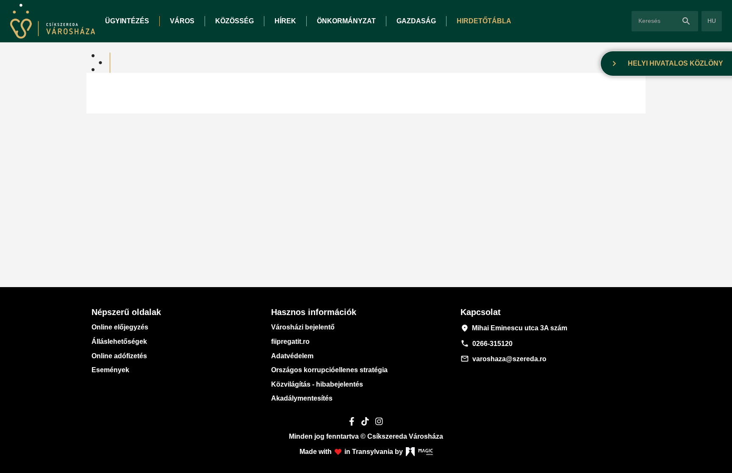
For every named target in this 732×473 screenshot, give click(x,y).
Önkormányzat (346, 21)
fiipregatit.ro (290, 341)
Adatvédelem (292, 356)
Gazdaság (416, 21)
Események (110, 369)
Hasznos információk (313, 312)
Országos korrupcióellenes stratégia (329, 369)
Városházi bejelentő (303, 327)
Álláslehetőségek (119, 341)
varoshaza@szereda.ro (503, 358)
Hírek (285, 21)
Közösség (234, 21)
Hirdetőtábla (484, 21)
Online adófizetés (119, 356)
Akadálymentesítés (302, 398)
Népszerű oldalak (126, 312)
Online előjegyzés (120, 327)
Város (182, 21)
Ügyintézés (127, 21)
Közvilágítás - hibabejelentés (317, 384)
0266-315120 (486, 343)
